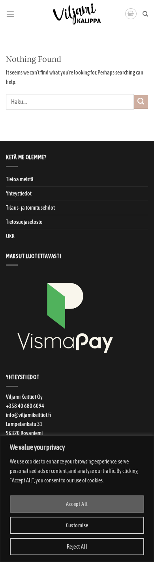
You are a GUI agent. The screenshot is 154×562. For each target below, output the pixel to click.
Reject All (77, 546)
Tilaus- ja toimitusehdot (30, 208)
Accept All (77, 504)
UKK (10, 236)
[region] (77, 498)
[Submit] (141, 102)
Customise (77, 525)
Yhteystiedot (19, 193)
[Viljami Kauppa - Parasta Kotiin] (77, 14)
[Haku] (145, 14)
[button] (10, 14)
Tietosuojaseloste (24, 222)
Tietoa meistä (20, 179)
